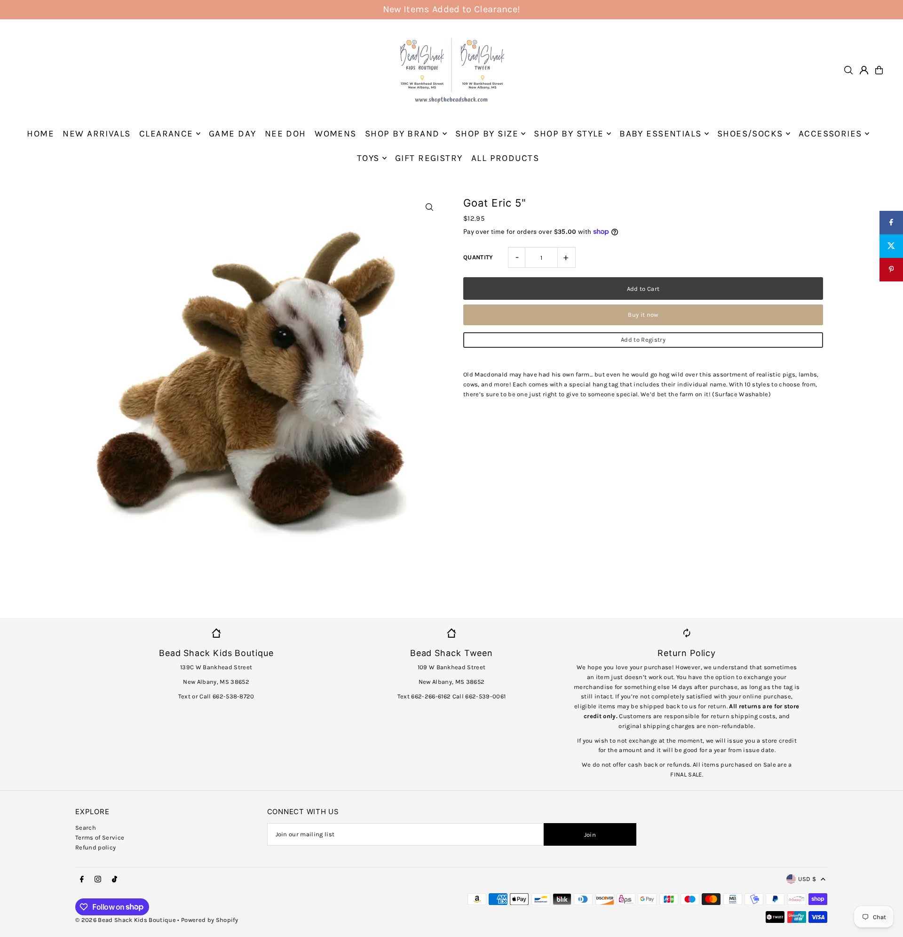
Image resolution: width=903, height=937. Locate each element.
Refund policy (95, 847)
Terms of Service (99, 837)
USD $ (807, 878)
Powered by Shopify (209, 919)
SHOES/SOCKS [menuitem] (750, 133)
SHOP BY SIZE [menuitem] (486, 133)
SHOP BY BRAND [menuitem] (402, 133)
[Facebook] (82, 879)
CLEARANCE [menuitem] (166, 133)
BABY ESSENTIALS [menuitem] (660, 133)
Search (85, 827)
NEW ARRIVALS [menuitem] (96, 133)
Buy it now (643, 314)
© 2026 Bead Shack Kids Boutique (125, 919)
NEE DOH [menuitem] (285, 133)
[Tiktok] (114, 879)
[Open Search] (848, 70)
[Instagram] (98, 879)
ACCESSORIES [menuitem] (830, 133)
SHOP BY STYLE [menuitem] (569, 133)
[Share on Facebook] (891, 222)
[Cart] (879, 70)
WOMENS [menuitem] (335, 133)
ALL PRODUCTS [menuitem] (505, 158)
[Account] (864, 70)
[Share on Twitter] (891, 246)
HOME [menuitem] (40, 133)
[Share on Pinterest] (891, 269)
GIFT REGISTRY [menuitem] (429, 158)
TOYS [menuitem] (368, 158)
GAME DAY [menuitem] (232, 133)
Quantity (478, 257)
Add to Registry (643, 339)
